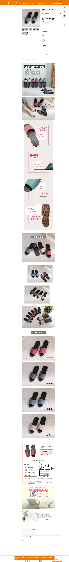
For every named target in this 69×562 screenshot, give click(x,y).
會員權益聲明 (40, 561)
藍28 (46, 23)
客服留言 (40, 560)
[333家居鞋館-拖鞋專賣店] (12, 2)
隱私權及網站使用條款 (28, 561)
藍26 (43, 23)
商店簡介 (26, 560)
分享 (43, 54)
